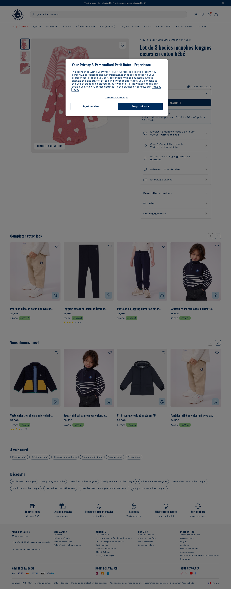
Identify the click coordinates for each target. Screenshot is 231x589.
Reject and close (91, 106)
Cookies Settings (116, 97)
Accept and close (140, 106)
